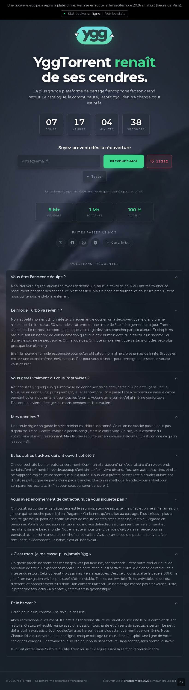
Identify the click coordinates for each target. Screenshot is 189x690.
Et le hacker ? (23, 603)
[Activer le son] (181, 682)
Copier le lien (120, 242)
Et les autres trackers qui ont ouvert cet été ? (53, 455)
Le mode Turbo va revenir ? (36, 310)
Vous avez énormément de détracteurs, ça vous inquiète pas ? (69, 499)
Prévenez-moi (123, 161)
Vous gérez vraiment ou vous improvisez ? (50, 378)
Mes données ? (25, 417)
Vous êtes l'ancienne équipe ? (38, 277)
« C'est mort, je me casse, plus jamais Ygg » (51, 554)
